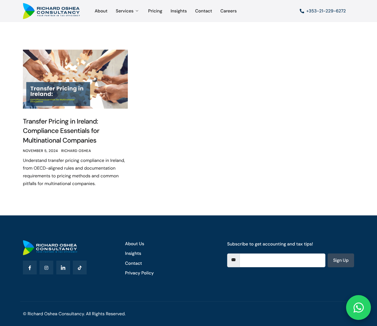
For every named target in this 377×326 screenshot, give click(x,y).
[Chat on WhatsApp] (358, 307)
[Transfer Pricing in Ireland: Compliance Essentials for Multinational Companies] (75, 79)
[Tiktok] (80, 267)
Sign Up (341, 260)
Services (124, 11)
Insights (179, 11)
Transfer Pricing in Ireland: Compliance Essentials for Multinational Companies (61, 131)
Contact (203, 11)
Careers (228, 11)
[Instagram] (46, 267)
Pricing (155, 11)
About (101, 11)
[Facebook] (30, 267)
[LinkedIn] (63, 267)
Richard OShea (76, 151)
